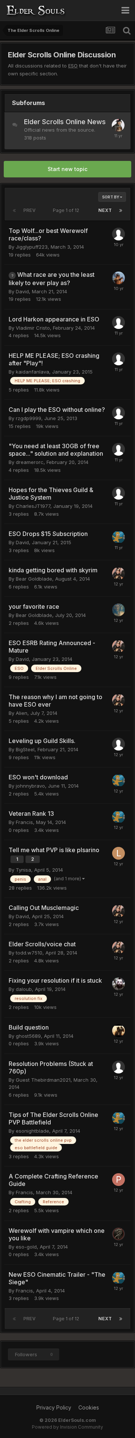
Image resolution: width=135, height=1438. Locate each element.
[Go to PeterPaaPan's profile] (118, 1179)
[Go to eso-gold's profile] (118, 1234)
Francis (24, 822)
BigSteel (25, 749)
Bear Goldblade (34, 579)
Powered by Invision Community (67, 1427)
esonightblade (32, 1131)
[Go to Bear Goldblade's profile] (118, 609)
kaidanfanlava (32, 372)
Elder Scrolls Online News (65, 122)
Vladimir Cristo (33, 328)
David (22, 291)
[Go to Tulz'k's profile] (118, 278)
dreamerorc (30, 462)
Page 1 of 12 (67, 210)
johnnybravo (30, 786)
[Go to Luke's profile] (118, 853)
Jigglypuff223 (32, 247)
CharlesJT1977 (33, 506)
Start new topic (67, 169)
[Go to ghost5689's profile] (118, 1030)
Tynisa (23, 870)
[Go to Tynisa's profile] (118, 573)
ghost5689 (28, 1036)
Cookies (88, 1407)
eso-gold (26, 1247)
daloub (24, 989)
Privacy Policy (53, 1407)
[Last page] (121, 210)
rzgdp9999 (28, 418)
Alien (21, 713)
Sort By (111, 197)
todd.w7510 (29, 953)
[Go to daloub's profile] (118, 983)
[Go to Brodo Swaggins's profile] (118, 125)
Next (105, 210)
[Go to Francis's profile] (118, 537)
